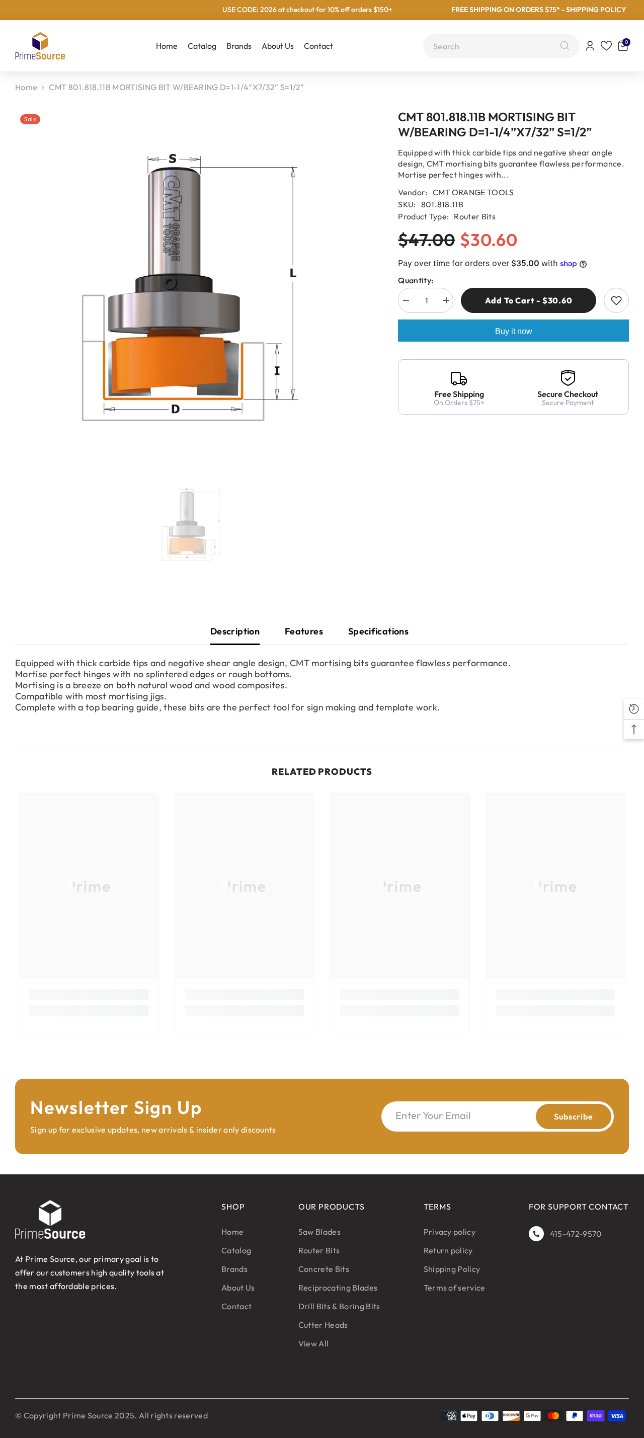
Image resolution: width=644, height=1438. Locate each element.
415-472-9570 (576, 1234)
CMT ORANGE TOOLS (473, 192)
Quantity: (415, 280)
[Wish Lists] (606, 45)
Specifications (378, 631)
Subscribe (573, 1116)
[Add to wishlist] (616, 300)
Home (26, 87)
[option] (191, 287)
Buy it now (513, 331)
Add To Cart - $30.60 (529, 300)
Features (304, 631)
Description (235, 631)
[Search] (562, 46)
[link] (88, 994)
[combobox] (494, 46)
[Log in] (590, 45)
